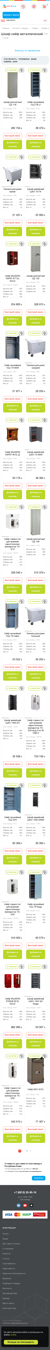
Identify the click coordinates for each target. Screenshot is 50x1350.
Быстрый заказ (12, 136)
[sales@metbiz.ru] (34, 6)
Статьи (6, 1259)
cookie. (13, 1335)
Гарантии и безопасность (14, 1274)
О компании (8, 1249)
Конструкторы (9, 1308)
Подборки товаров (11, 1283)
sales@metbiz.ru (34, 6)
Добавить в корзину (12, 144)
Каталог (11, 20)
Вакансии (7, 1278)
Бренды (6, 1298)
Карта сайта (8, 1303)
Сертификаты (9, 1264)
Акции (5, 1239)
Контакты (7, 1288)
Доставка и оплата (11, 1244)
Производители (10, 1293)
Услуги (5, 1234)
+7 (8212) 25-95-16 (25, 1193)
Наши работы (9, 1269)
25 (27, 1151)
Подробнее (38, 1178)
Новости (6, 1254)
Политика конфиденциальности (15, 1323)
